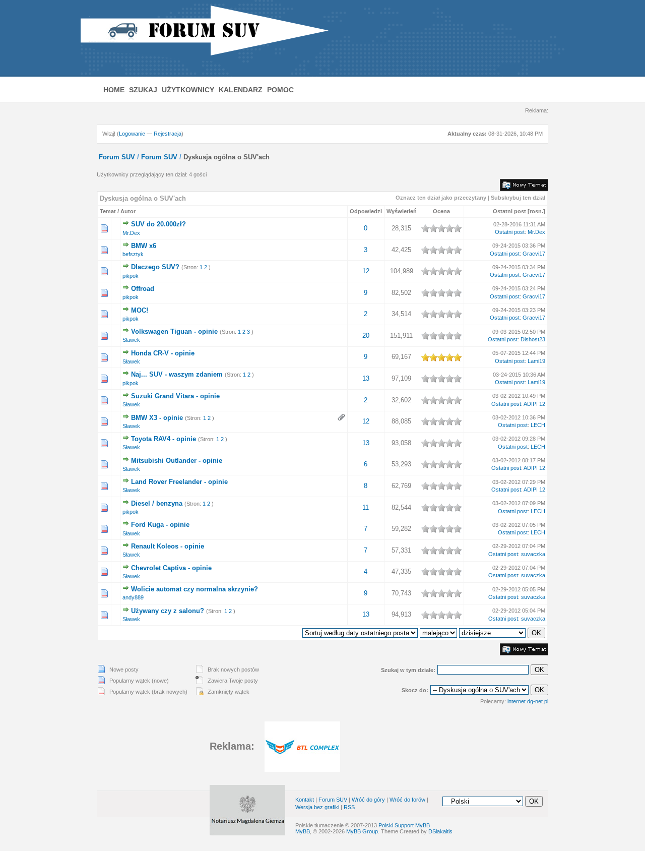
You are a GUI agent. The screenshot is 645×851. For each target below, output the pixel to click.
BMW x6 (143, 246)
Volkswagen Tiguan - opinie (174, 331)
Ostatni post (509, 211)
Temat (108, 211)
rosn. (536, 211)
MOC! (139, 310)
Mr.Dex (131, 233)
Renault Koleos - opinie (167, 546)
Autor (128, 211)
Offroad (142, 288)
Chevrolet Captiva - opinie (171, 568)
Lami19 (536, 361)
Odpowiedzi (366, 211)
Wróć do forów (407, 800)
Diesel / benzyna (156, 503)
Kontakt (304, 800)
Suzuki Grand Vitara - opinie (175, 396)
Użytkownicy (188, 90)
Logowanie (132, 134)
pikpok (130, 276)
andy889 (133, 597)
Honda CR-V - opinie (163, 353)
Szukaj (143, 90)
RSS (349, 807)
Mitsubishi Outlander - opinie (176, 460)
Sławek (131, 340)
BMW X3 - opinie (157, 417)
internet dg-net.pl (527, 701)
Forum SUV (117, 157)
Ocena (441, 211)
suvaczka (533, 554)
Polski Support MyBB (404, 825)
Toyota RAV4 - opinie (163, 439)
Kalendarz (241, 90)
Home (113, 90)
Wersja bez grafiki (317, 807)
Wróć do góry (368, 800)
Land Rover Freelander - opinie (179, 481)
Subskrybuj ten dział (518, 198)
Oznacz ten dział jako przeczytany (441, 198)
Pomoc (280, 90)
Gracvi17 (534, 254)
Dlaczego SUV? (155, 267)
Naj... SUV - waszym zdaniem (177, 374)
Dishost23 (533, 339)
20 (365, 335)
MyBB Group (362, 831)
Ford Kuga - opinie (160, 524)
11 (365, 507)
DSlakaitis (440, 831)
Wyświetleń (401, 211)
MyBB (302, 831)
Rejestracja (167, 134)
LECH (538, 425)
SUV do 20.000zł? (158, 224)
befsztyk (133, 254)
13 (365, 378)
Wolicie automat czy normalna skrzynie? (194, 589)
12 (365, 271)
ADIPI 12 (534, 404)
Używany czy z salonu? (167, 611)
